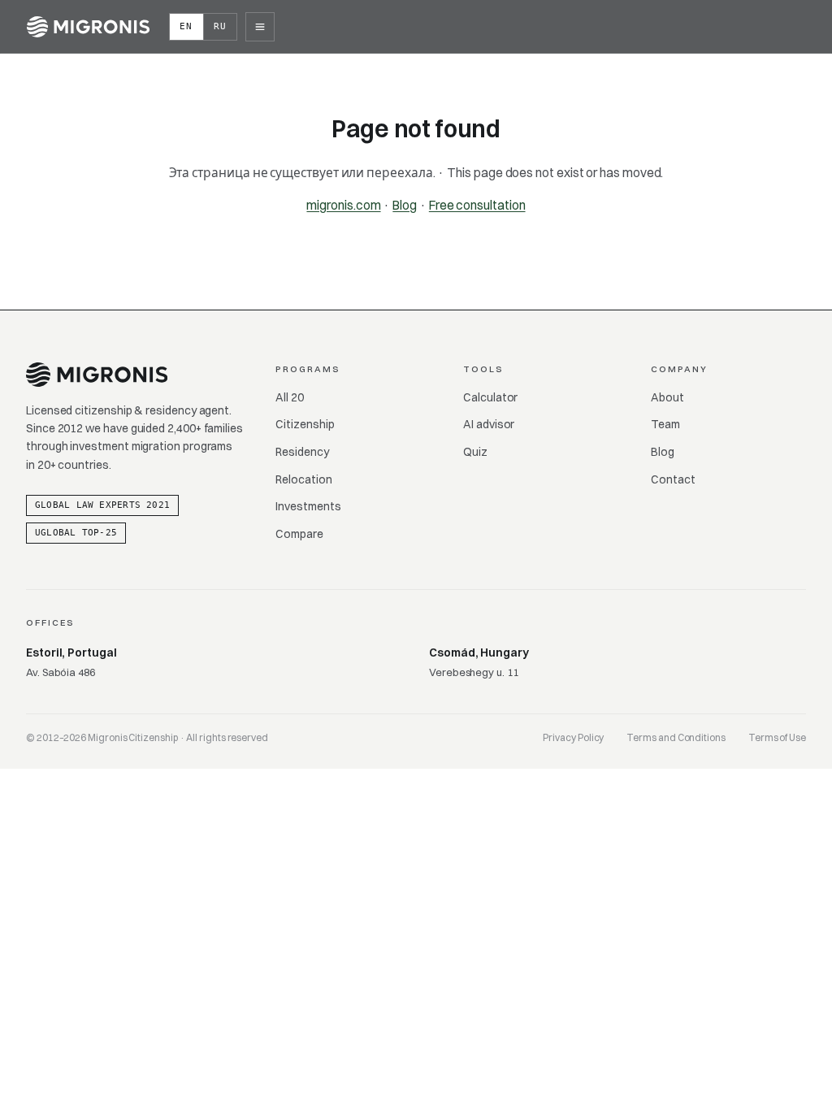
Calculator (490, 397)
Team (665, 424)
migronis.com (343, 205)
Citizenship (304, 424)
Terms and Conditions (676, 737)
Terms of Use (777, 737)
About (667, 397)
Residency (301, 451)
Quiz (475, 451)
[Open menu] (260, 26)
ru (221, 26)
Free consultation (477, 205)
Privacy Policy (573, 737)
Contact (673, 479)
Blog (404, 205)
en (186, 26)
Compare (299, 534)
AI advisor (488, 424)
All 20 (289, 397)
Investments (307, 506)
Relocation (303, 479)
